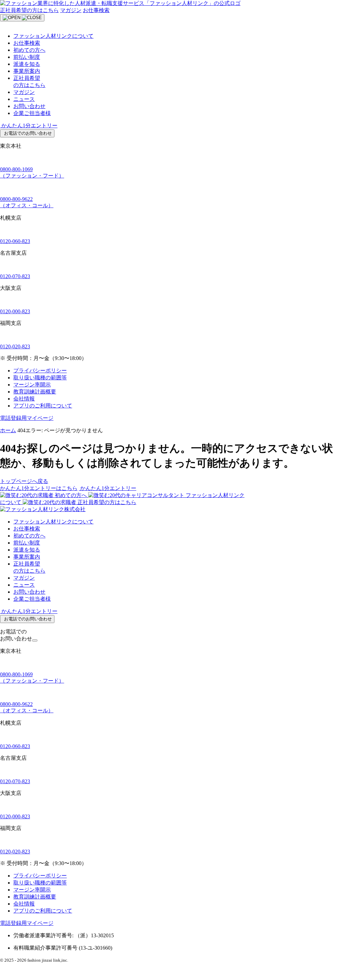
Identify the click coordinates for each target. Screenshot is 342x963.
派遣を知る (26, 64)
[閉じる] (34, 640)
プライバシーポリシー (40, 370)
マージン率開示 (32, 384)
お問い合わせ (29, 106)
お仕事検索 (96, 10)
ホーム (8, 430)
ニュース (24, 99)
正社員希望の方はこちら (29, 10)
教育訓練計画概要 (34, 391)
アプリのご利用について (42, 405)
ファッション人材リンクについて (53, 36)
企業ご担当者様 (32, 113)
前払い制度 (26, 57)
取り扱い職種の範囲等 (40, 377)
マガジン (70, 10)
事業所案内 (26, 71)
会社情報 (24, 398)
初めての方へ (29, 50)
